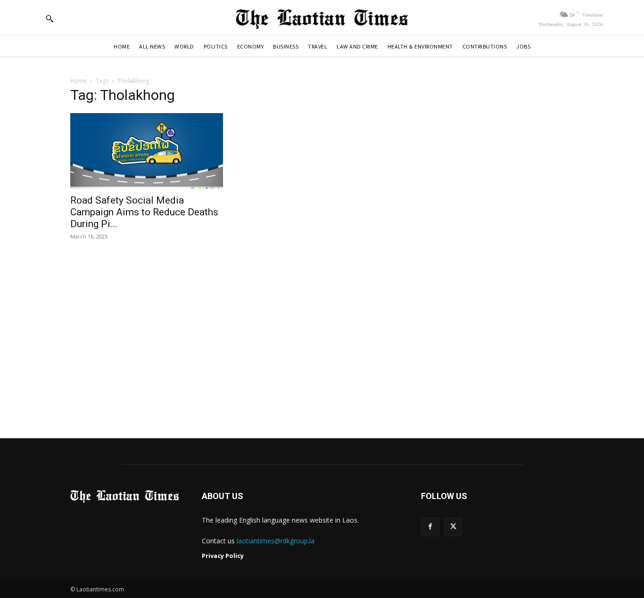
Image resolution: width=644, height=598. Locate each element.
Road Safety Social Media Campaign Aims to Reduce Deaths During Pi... (144, 212)
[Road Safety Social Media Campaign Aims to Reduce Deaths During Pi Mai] (146, 150)
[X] (453, 526)
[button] (49, 18)
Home (78, 81)
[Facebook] (430, 526)
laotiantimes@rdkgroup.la (275, 540)
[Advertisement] (322, 340)
